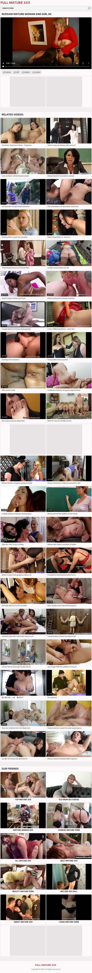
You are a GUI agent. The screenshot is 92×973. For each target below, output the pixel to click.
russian (37, 72)
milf (17, 72)
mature (8, 72)
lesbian (27, 72)
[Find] (89, 8)
